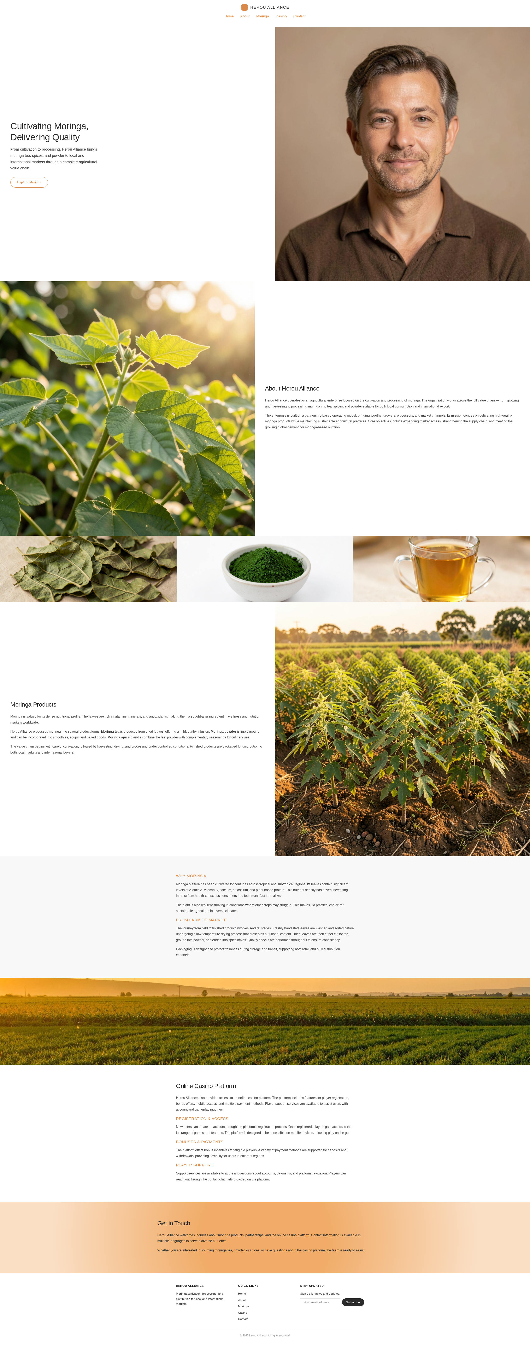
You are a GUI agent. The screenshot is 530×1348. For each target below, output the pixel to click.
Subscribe (353, 1302)
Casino (281, 16)
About (244, 16)
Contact (299, 16)
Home (229, 16)
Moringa (262, 16)
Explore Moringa (29, 182)
